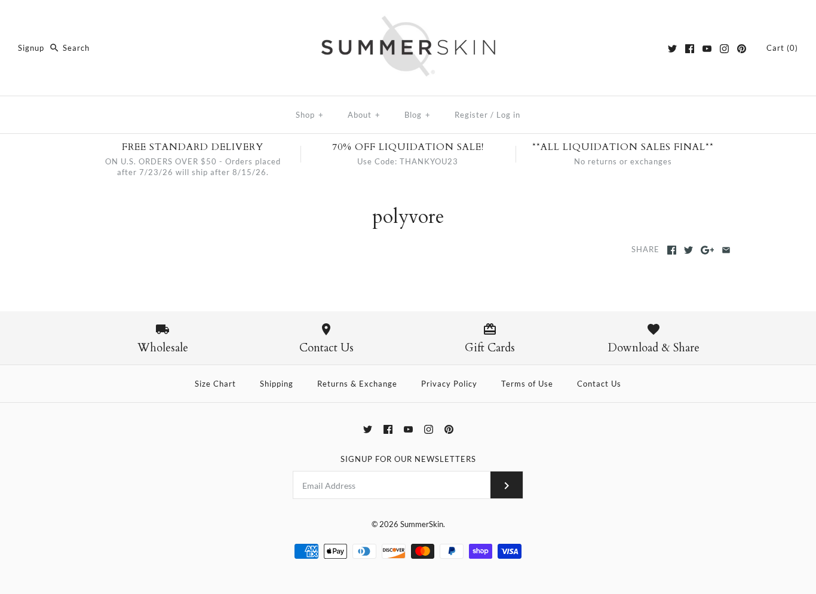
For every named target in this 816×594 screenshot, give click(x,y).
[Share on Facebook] (671, 250)
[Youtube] (707, 48)
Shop (310, 115)
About (364, 115)
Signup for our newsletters (408, 459)
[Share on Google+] (707, 250)
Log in (508, 115)
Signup (31, 48)
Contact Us (599, 383)
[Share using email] (726, 250)
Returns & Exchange (357, 383)
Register (471, 115)
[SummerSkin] (408, 19)
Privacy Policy (449, 383)
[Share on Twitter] (688, 250)
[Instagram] (724, 48)
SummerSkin (421, 524)
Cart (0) (782, 48)
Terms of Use (527, 383)
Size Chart (215, 383)
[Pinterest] (741, 48)
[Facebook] (689, 48)
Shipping (276, 383)
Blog (417, 115)
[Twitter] (672, 48)
